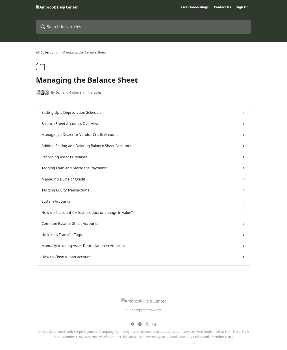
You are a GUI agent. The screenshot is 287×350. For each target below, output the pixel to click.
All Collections (46, 52)
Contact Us (222, 7)
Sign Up (242, 7)
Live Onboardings (195, 7)
